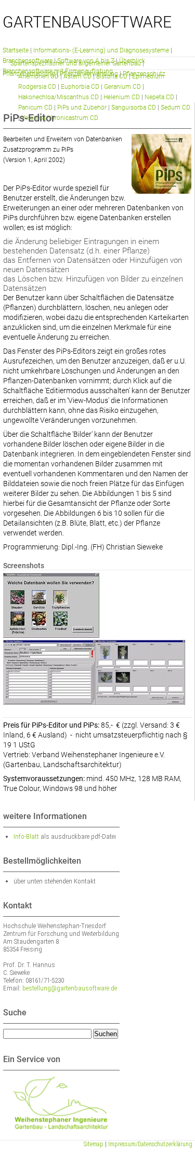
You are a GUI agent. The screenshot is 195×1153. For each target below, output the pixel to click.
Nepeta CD (159, 97)
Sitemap (93, 1144)
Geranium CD (122, 86)
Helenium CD (121, 97)
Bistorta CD (111, 76)
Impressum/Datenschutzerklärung (150, 1144)
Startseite (16, 50)
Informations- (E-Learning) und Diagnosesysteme (101, 50)
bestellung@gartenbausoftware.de (69, 988)
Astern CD (77, 76)
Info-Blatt (26, 836)
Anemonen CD (38, 76)
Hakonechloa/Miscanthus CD (58, 97)
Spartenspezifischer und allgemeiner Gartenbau (75, 63)
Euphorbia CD (80, 86)
